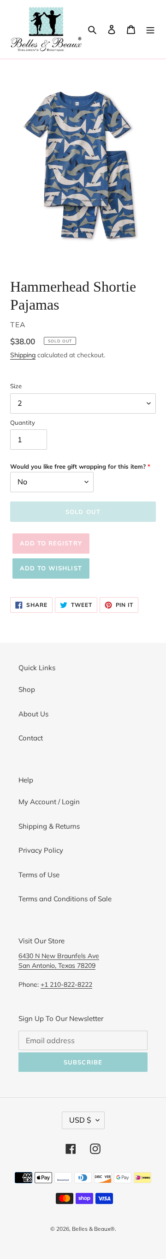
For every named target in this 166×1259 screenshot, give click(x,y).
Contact (30, 737)
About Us (33, 713)
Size (16, 386)
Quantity (22, 422)
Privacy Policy (40, 850)
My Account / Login (49, 801)
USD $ (80, 1120)
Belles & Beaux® (93, 1228)
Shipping (23, 355)
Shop (26, 689)
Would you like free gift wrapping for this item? (78, 466)
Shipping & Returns (49, 826)
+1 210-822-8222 (66, 984)
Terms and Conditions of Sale (65, 898)
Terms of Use (38, 874)
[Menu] (150, 29)
